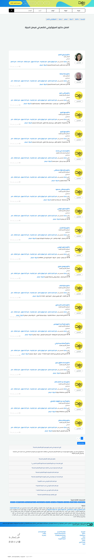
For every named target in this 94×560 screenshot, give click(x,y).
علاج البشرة (27, 61)
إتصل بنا (44, 535)
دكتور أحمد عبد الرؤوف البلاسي (60, 401)
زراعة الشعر (13, 502)
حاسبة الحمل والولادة (60, 535)
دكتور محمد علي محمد (63, 150)
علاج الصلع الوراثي (41, 502)
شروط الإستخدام (42, 532)
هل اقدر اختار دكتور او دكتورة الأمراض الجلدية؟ (47, 472)
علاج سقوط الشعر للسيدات (30, 502)
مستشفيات (82, 535)
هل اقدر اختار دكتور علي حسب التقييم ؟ (47, 481)
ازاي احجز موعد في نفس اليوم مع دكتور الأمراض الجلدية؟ (47, 447)
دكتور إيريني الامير (64, 54)
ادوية (84, 544)
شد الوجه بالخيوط (52, 509)
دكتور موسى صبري (64, 266)
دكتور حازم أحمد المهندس (62, 324)
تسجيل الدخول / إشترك (15, 3)
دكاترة (83, 533)
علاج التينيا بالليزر (52, 81)
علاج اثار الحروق (35, 61)
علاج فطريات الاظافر (20, 502)
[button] (78, 10)
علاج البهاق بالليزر (52, 61)
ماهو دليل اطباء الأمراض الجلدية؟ (47, 459)
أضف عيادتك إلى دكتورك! (29, 3)
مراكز (84, 537)
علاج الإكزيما (43, 61)
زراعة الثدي (70, 509)
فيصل (41, 65)
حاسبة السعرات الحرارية (60, 533)
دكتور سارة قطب (64, 285)
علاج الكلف (20, 61)
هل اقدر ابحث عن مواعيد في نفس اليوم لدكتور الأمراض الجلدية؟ (47, 477)
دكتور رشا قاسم (65, 228)
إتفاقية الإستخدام (15, 556)
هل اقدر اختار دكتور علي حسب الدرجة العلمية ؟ (47, 486)
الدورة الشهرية (62, 539)
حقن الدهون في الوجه (79, 509)
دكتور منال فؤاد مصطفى (62, 170)
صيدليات (83, 539)
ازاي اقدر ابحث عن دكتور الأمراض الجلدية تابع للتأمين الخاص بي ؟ (47, 463)
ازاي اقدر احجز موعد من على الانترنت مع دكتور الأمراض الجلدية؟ (47, 468)
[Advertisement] (47, 40)
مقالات (40, 3)
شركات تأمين (82, 542)
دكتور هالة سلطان (64, 420)
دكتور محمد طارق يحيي (62, 362)
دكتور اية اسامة (65, 74)
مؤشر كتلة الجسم (61, 532)
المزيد (68, 63)
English (46, 3)
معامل (83, 540)
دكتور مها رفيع (65, 112)
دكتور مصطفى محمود (63, 189)
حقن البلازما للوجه (15, 508)
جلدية (65, 61)
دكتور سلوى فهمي (63, 208)
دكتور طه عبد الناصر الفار (62, 382)
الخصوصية (23, 556)
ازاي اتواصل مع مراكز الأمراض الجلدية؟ (47, 495)
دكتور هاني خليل (64, 93)
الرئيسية (83, 532)
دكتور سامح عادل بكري (62, 305)
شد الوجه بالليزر (62, 509)
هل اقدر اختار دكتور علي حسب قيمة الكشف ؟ (47, 490)
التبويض (64, 537)
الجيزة (45, 65)
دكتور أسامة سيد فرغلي (62, 343)
